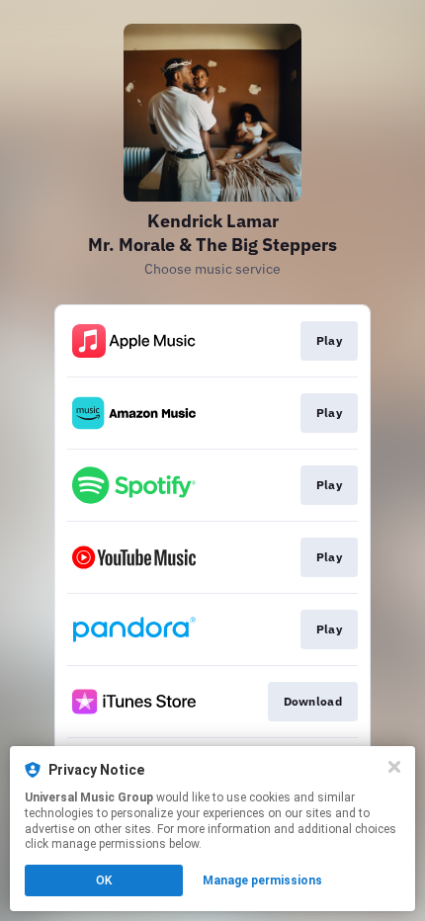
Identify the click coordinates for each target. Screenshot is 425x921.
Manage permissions (262, 880)
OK (104, 880)
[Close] (394, 767)
